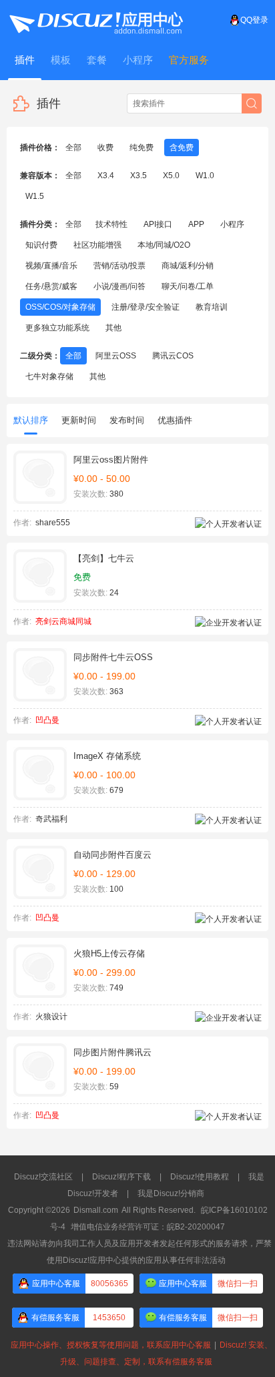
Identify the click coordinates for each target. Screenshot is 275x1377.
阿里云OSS (115, 355)
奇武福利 (51, 819)
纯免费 (141, 147)
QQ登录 (254, 20)
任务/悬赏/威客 (51, 286)
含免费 (182, 147)
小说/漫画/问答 (119, 286)
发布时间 (126, 420)
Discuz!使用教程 (199, 1176)
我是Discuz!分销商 (171, 1193)
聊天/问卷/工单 (188, 286)
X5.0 (171, 175)
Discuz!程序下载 (121, 1176)
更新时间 (78, 420)
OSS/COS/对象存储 (60, 307)
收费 (105, 147)
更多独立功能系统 (57, 327)
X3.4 (105, 175)
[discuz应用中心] (95, 20)
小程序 (232, 224)
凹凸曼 (47, 720)
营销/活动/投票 (119, 265)
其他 (113, 327)
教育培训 (212, 307)
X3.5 (138, 175)
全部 (73, 147)
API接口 (158, 224)
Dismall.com (95, 1210)
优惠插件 (175, 420)
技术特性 (111, 224)
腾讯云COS (173, 355)
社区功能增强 (97, 245)
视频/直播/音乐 (51, 265)
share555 (52, 522)
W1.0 (205, 175)
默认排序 (30, 420)
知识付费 (41, 245)
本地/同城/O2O (164, 245)
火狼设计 (51, 1016)
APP (196, 224)
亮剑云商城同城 (63, 621)
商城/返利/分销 (188, 265)
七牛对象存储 (49, 376)
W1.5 (34, 196)
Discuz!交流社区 (43, 1176)
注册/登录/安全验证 (145, 307)
